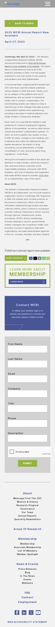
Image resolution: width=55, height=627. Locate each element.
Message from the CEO (27, 498)
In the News (27, 576)
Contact (27, 597)
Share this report (14, 258)
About (27, 493)
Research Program (27, 505)
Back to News (24, 23)
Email (11, 373)
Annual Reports (27, 516)
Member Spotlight (27, 554)
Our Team (27, 512)
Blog (27, 572)
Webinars (27, 583)
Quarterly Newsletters (27, 519)
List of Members (27, 550)
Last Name (15, 358)
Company (14, 388)
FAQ (27, 592)
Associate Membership (27, 547)
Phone (12, 418)
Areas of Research (27, 529)
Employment (27, 602)
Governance (27, 509)
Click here (43, 175)
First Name (15, 344)
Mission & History (27, 502)
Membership (27, 538)
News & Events (27, 564)
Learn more (16, 282)
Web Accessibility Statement (27, 622)
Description (15, 433)
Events (28, 579)
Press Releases (27, 569)
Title (11, 403)
